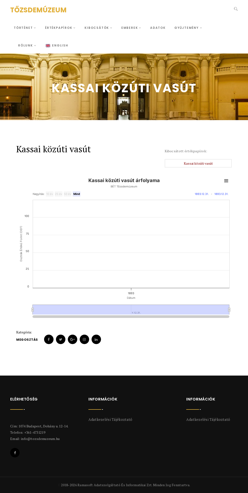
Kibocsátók (97, 28)
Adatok (158, 28)
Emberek (130, 28)
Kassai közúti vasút (198, 163)
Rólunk (26, 45)
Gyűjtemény (187, 28)
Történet (24, 28)
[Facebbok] (15, 452)
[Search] (235, 9)
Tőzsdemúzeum (38, 10)
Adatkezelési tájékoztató (110, 419)
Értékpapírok (59, 28)
